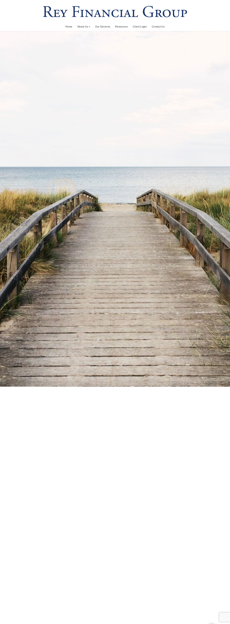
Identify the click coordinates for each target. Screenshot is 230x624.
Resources (121, 26)
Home (68, 26)
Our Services (102, 26)
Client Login (140, 26)
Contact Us (158, 26)
